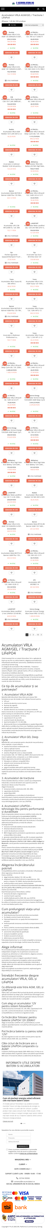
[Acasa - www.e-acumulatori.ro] (23, 3)
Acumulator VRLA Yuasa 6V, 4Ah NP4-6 (11, 282)
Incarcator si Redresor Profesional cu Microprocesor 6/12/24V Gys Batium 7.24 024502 (11, 336)
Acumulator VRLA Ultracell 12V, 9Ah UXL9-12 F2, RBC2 (34, 68)
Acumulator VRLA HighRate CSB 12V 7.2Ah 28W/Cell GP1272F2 (11, 100)
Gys (11, 252)
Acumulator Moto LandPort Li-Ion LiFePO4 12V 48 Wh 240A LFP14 (11, 612)
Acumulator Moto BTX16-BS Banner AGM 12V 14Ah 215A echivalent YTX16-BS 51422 (34, 525)
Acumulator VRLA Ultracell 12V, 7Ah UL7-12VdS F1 (34, 35)
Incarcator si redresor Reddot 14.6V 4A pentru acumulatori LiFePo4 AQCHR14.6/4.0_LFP (11, 165)
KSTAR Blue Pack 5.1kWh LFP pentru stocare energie (22, 851)
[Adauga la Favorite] (11, 57)
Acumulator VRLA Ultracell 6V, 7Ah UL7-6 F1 (34, 431)
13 (38, 635)
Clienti (22, 1164)
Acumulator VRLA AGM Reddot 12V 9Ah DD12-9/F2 (35, 496)
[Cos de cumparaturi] (38, 9)
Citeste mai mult (8, 1121)
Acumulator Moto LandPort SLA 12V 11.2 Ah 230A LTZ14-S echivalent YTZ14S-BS (11, 496)
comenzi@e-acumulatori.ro (24, 1181)
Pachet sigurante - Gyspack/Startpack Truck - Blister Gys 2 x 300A (11, 256)
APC (34, 580)
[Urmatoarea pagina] (41, 634)
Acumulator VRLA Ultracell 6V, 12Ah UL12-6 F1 (11, 399)
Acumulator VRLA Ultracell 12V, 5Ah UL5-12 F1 (34, 554)
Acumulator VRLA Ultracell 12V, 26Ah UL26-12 (11, 583)
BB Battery (34, 162)
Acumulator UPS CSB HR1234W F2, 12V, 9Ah (11, 226)
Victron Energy (34, 396)
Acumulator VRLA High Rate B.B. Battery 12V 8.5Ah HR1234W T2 (11, 463)
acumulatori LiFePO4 (29, 816)
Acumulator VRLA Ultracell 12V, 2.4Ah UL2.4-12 (34, 366)
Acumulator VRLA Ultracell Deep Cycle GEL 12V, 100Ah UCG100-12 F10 (34, 133)
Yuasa (12, 279)
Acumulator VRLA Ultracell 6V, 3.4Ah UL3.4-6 (34, 100)
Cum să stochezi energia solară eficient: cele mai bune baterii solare (22, 1099)
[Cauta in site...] (43, 9)
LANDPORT (34, 223)
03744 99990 (24, 1178)
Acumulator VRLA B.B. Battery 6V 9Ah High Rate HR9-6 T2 (34, 165)
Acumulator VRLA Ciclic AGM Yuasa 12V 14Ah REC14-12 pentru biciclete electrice (34, 282)
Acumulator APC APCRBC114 (34, 583)
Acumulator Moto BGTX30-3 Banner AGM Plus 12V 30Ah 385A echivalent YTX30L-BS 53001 (11, 194)
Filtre (13, 25)
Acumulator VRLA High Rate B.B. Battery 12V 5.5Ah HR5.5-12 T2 (34, 463)
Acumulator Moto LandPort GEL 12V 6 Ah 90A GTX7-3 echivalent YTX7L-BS (34, 226)
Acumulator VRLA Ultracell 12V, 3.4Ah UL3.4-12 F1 (34, 194)
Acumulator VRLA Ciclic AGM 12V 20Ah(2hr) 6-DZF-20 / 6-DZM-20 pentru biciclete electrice (11, 35)
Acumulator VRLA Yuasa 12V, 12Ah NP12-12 (34, 309)
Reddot (11, 129)
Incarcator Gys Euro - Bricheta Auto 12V (34, 256)
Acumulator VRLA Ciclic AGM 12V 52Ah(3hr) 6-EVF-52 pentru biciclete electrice (11, 525)
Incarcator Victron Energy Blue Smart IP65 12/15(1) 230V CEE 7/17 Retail (34, 612)
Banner (11, 191)
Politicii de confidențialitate (29, 1153)
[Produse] (3, 9)
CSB (11, 97)
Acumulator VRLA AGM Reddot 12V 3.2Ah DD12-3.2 (11, 133)
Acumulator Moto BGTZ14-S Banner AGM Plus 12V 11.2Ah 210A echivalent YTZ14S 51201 (11, 554)
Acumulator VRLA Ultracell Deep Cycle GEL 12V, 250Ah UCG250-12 (11, 366)
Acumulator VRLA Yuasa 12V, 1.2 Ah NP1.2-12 (34, 336)
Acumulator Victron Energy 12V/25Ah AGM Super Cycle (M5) (11, 431)
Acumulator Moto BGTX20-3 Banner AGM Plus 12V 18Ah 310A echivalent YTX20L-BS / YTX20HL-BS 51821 (11, 309)
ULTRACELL (34, 32)
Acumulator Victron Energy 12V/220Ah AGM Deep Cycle (34, 399)
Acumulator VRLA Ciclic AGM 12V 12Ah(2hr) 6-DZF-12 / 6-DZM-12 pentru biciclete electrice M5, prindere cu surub (11, 68)
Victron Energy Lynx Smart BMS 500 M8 (15, 858)
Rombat (11, 32)
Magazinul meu (22, 1159)
